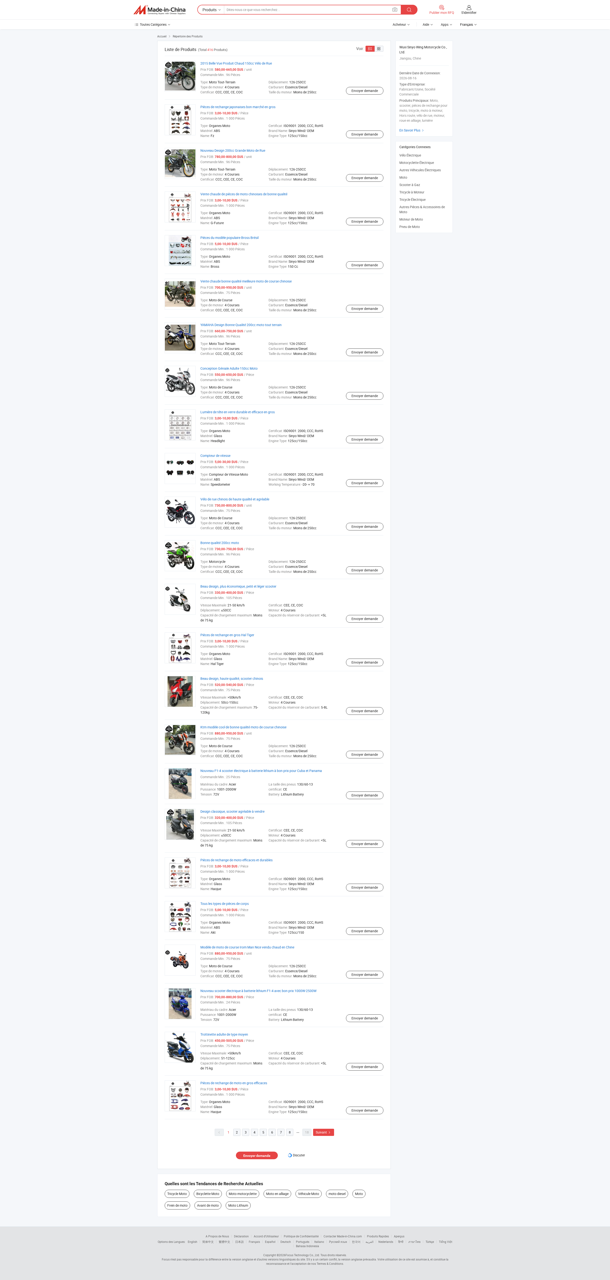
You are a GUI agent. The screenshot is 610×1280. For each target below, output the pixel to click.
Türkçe (430, 1242)
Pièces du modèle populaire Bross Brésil (229, 237)
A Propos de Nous (217, 1236)
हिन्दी (400, 1242)
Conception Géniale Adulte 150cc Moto (229, 368)
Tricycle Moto (177, 1193)
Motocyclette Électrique (416, 162)
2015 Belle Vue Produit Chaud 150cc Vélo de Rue (236, 63)
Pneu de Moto (409, 226)
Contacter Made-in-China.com (343, 1236)
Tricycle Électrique (412, 199)
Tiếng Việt (445, 1242)
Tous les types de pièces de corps (224, 903)
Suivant (323, 1132)
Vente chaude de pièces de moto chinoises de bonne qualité (243, 194)
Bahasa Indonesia (307, 1246)
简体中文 (208, 1242)
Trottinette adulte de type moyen (224, 1034)
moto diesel (337, 1193)
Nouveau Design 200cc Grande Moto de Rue (232, 150)
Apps (444, 24)
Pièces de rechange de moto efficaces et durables (236, 860)
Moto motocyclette (243, 1193)
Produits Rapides (378, 1236)
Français (254, 1242)
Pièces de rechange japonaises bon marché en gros (237, 107)
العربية (369, 1242)
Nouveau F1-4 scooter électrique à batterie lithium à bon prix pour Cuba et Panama (261, 770)
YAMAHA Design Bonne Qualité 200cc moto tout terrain (241, 325)
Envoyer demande (364, 90)
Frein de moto (177, 1205)
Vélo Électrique (410, 155)
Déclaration (241, 1236)
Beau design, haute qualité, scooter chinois (231, 678)
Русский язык (338, 1242)
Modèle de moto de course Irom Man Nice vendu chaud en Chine (247, 947)
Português (302, 1242)
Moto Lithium (238, 1205)
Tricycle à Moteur (411, 192)
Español (270, 1242)
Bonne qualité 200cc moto (219, 542)
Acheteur (399, 24)
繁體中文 (224, 1242)
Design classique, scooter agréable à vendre (232, 811)
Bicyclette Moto (207, 1193)
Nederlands (385, 1242)
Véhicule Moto (308, 1193)
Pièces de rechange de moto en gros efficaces (233, 1083)
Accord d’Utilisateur (266, 1236)
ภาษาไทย (414, 1242)
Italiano (319, 1242)
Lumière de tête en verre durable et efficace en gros (237, 412)
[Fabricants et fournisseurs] (159, 10)
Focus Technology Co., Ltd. (302, 1255)
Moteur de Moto (411, 219)
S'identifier (469, 12)
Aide (426, 24)
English (192, 1242)
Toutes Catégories (153, 24)
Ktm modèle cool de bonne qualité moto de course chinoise (243, 727)
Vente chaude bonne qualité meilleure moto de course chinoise (246, 281)
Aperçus (399, 1236)
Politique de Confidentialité (301, 1236)
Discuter (299, 1155)
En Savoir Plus (412, 130)
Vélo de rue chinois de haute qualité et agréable (234, 499)
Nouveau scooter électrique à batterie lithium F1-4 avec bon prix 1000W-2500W (258, 990)
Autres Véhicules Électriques (420, 170)
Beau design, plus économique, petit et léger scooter (238, 586)
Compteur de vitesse (215, 455)
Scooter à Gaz (409, 184)
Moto (359, 1193)
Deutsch (285, 1242)
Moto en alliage (277, 1193)
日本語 (239, 1242)
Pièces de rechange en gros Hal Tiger (227, 635)
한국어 (356, 1242)
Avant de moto (208, 1205)
